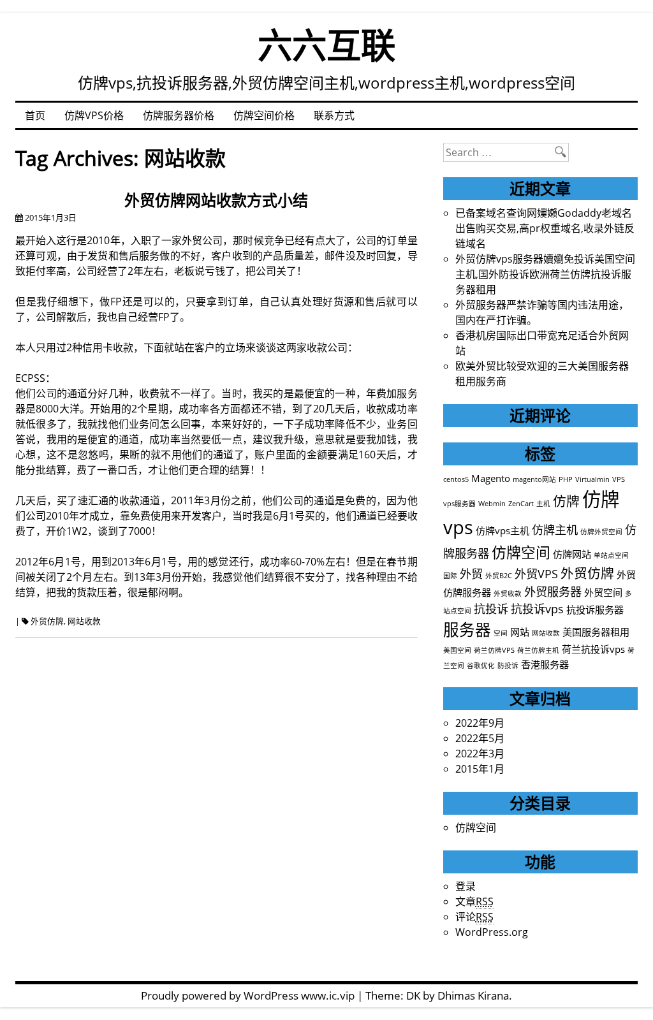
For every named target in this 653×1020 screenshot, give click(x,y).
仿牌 (566, 501)
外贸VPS (536, 573)
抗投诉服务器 (595, 609)
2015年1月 (479, 769)
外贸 (471, 573)
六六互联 (326, 44)
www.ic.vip (328, 995)
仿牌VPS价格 (94, 115)
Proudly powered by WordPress (219, 995)
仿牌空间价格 (264, 115)
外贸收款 (508, 593)
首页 (35, 115)
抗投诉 (491, 608)
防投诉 (507, 665)
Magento (490, 478)
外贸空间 (603, 592)
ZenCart (521, 503)
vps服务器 (459, 503)
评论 (474, 917)
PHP (566, 479)
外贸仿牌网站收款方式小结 (216, 199)
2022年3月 (479, 754)
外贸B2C (498, 575)
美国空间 (457, 650)
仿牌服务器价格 (178, 115)
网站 (519, 631)
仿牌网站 (572, 554)
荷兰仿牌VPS (494, 650)
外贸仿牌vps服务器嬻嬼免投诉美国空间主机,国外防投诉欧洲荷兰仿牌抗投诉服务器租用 (545, 274)
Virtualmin (592, 479)
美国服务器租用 (595, 631)
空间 (501, 633)
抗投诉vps (537, 608)
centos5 (456, 479)
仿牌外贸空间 (601, 531)
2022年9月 (479, 723)
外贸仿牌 (47, 621)
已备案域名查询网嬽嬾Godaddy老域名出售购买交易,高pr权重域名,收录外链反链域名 (545, 228)
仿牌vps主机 (502, 530)
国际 (450, 575)
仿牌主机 (555, 529)
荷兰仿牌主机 (538, 650)
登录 (465, 886)
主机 (543, 503)
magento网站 (534, 479)
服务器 (467, 629)
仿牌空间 (521, 552)
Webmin (492, 503)
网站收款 (84, 621)
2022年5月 (479, 738)
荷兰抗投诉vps (593, 649)
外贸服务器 (553, 591)
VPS (618, 479)
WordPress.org (491, 932)
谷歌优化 (481, 665)
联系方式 (334, 115)
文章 (474, 901)
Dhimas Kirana (473, 995)
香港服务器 (545, 664)
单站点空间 (611, 555)
